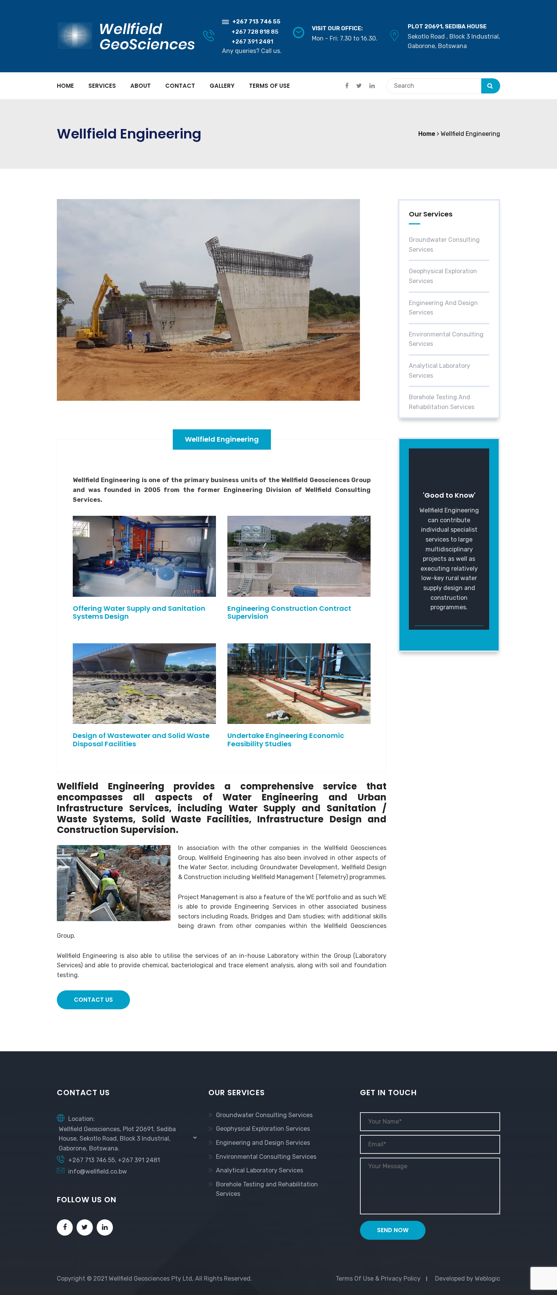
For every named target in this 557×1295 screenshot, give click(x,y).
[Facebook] (65, 1227)
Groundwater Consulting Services (444, 244)
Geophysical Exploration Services (443, 276)
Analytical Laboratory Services (439, 370)
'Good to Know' (449, 495)
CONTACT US (93, 1000)
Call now (444, 620)
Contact (180, 86)
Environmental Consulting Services (446, 339)
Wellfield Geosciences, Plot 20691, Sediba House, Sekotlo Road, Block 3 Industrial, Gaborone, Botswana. (117, 1138)
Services (102, 86)
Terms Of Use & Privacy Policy (378, 1278)
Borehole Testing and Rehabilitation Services (441, 402)
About (140, 86)
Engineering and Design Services (443, 307)
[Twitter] (85, 1227)
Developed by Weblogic (467, 1278)
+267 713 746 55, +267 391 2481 (114, 1160)
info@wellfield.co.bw (97, 1171)
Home (65, 86)
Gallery (222, 86)
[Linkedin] (105, 1227)
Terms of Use (269, 86)
